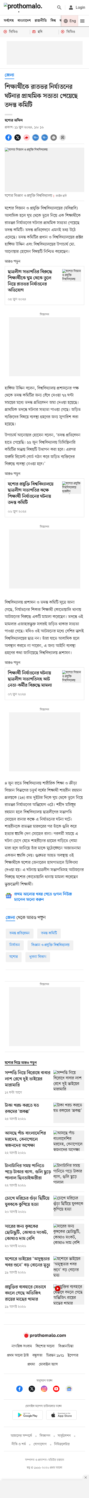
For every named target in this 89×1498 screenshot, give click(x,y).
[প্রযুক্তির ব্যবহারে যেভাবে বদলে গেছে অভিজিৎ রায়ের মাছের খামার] (68, 1296)
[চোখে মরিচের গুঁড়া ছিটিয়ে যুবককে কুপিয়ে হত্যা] (68, 1206)
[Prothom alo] (24, 7)
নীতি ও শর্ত (19, 1444)
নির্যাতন (14, 945)
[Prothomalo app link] (27, 1416)
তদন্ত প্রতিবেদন (19, 933)
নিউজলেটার (62, 1444)
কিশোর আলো (45, 1346)
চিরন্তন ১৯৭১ (55, 1355)
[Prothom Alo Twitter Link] (34, 1389)
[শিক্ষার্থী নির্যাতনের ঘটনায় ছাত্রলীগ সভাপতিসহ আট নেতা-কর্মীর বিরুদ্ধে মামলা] (71, 676)
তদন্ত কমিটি (49, 933)
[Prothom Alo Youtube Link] (58, 1389)
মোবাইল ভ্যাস (48, 1364)
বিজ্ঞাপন (45, 1436)
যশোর (13, 957)
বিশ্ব (53, 21)
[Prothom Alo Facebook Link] (22, 1389)
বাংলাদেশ (24, 21)
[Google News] (69, 1390)
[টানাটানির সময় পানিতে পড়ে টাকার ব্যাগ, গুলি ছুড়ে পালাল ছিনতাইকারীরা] (68, 1175)
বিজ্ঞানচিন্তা (66, 1346)
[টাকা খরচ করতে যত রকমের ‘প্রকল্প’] (68, 1113)
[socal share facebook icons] (9, 140)
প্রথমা (31, 1364)
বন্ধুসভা (37, 1355)
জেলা (9, 75)
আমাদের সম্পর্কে (21, 1436)
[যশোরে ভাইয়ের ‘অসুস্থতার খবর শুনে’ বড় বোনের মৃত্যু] (68, 1266)
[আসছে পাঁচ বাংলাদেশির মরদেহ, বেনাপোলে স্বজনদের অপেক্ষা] (68, 1143)
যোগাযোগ (40, 1444)
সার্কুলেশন (64, 1436)
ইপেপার (73, 1355)
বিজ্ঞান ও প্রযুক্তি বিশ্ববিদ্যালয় (50, 945)
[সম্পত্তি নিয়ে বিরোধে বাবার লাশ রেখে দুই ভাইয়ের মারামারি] (68, 1082)
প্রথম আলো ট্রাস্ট (18, 1355)
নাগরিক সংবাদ (22, 1346)
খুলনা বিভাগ (37, 957)
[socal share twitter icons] (18, 140)
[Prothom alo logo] (44, 1336)
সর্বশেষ (9, 21)
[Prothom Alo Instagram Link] (46, 1389)
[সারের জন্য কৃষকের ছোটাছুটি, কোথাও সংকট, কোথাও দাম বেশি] (68, 1236)
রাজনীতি (41, 21)
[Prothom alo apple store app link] (61, 1416)
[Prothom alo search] (59, 7)
